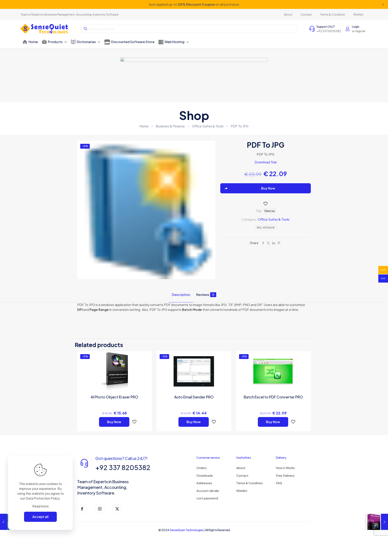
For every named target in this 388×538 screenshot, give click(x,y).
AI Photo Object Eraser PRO (114, 397)
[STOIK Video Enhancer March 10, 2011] (376, 522)
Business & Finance (170, 126)
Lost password (207, 498)
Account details (207, 490)
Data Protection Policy (43, 498)
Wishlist (241, 490)
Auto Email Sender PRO (194, 397)
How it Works (285, 468)
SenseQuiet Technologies (186, 530)
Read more (40, 506)
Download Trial (265, 162)
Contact (242, 475)
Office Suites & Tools (208, 126)
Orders (201, 468)
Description (181, 294)
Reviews (205, 294)
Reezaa (270, 211)
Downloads (204, 475)
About (240, 468)
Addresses (204, 483)
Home (144, 126)
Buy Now (114, 422)
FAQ (279, 483)
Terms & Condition (249, 483)
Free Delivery (285, 475)
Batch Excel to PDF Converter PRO (273, 397)
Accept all (40, 517)
